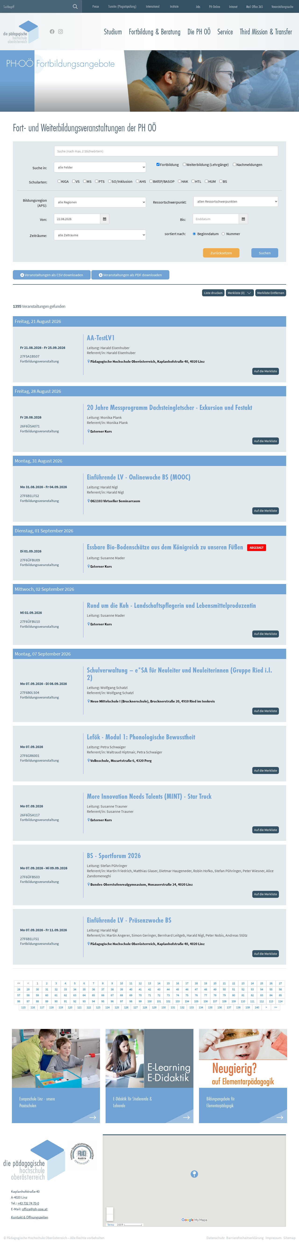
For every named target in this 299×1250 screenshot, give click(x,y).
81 (243, 995)
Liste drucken (213, 293)
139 (248, 1007)
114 (280, 1001)
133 (191, 1007)
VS (78, 181)
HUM (212, 181)
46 (186, 989)
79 (224, 995)
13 (149, 983)
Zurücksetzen (221, 253)
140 (257, 1007)
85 (280, 995)
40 (130, 989)
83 (261, 995)
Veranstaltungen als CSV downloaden (53, 274)
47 (196, 989)
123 (98, 1007)
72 (158, 995)
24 (252, 983)
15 (168, 983)
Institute (174, 6)
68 (121, 995)
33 (65, 989)
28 (18, 989)
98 (130, 1001)
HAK (185, 181)
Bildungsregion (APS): (35, 203)
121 (79, 1007)
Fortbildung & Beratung (155, 31)
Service (225, 31)
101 (159, 1001)
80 (233, 995)
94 (93, 1001)
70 (140, 995)
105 (196, 1001)
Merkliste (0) (236, 293)
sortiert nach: (175, 233)
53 (252, 989)
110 (243, 1001)
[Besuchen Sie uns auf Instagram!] (60, 31)
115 (23, 1007)
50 (224, 989)
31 (46, 989)
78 (215, 995)
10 (121, 983)
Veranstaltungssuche (282, 6)
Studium (113, 31)
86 (18, 1001)
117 (42, 1007)
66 (102, 995)
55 (271, 989)
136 (219, 1007)
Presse (96, 6)
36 (93, 989)
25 (261, 983)
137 (229, 1007)
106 (205, 1001)
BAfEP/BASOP (163, 181)
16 (177, 983)
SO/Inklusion (122, 181)
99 (140, 1001)
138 (238, 1007)
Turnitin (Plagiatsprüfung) (122, 6)
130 (163, 1007)
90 (56, 1001)
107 (215, 1001)
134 (201, 1007)
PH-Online (214, 6)
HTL (198, 181)
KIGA (65, 181)
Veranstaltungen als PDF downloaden (132, 274)
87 (28, 1001)
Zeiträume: (38, 235)
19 (205, 983)
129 (154, 1007)
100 (149, 1001)
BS (225, 181)
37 (102, 989)
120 (70, 1007)
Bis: (183, 219)
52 (243, 989)
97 (121, 1001)
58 (28, 995)
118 (51, 1007)
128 (145, 1007)
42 (149, 989)
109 (233, 1001)
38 (112, 989)
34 (74, 989)
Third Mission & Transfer (266, 31)
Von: (43, 219)
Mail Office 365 (254, 6)
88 (37, 1001)
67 (112, 995)
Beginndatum (208, 233)
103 (177, 1001)
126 (126, 1007)
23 (243, 983)
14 (158, 983)
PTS (102, 181)
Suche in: (39, 167)
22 (233, 983)
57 (18, 995)
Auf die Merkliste (265, 371)
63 (74, 995)
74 (177, 995)
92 (74, 1001)
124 (107, 1007)
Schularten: (38, 182)
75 (186, 995)
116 (33, 1007)
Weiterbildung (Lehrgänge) (207, 164)
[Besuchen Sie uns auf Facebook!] (52, 31)
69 (130, 995)
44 (168, 989)
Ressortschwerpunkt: (169, 202)
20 (215, 983)
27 (280, 983)
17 (186, 983)
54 (261, 989)
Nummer (233, 233)
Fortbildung (169, 164)
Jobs (198, 6)
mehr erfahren (56, 1105)
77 (205, 995)
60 (46, 995)
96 (112, 1001)
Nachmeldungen (249, 164)
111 (252, 1001)
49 (215, 989)
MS (89, 181)
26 (271, 983)
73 (168, 995)
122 (89, 1007)
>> (275, 1007)
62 (65, 995)
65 (93, 995)
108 (224, 1001)
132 (182, 1007)
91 (65, 1001)
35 (84, 989)
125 (117, 1007)
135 (210, 1007)
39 (121, 989)
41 (140, 989)
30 (37, 989)
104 (187, 1001)
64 (84, 995)
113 (271, 1001)
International (153, 6)
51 (233, 989)
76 (196, 995)
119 (61, 1007)
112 (262, 1001)
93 (84, 1001)
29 (28, 989)
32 (56, 989)
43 (158, 989)
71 (149, 995)
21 (224, 983)
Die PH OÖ (199, 31)
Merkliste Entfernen (270, 293)
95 (102, 1001)
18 (196, 983)
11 (130, 983)
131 (173, 1007)
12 (140, 983)
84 (271, 995)
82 (252, 995)
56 (280, 989)
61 (56, 995)
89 (46, 1001)
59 (37, 995)
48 (205, 989)
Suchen (265, 253)
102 (168, 1001)
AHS (142, 181)
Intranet (233, 6)
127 (135, 1007)
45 (177, 989)
